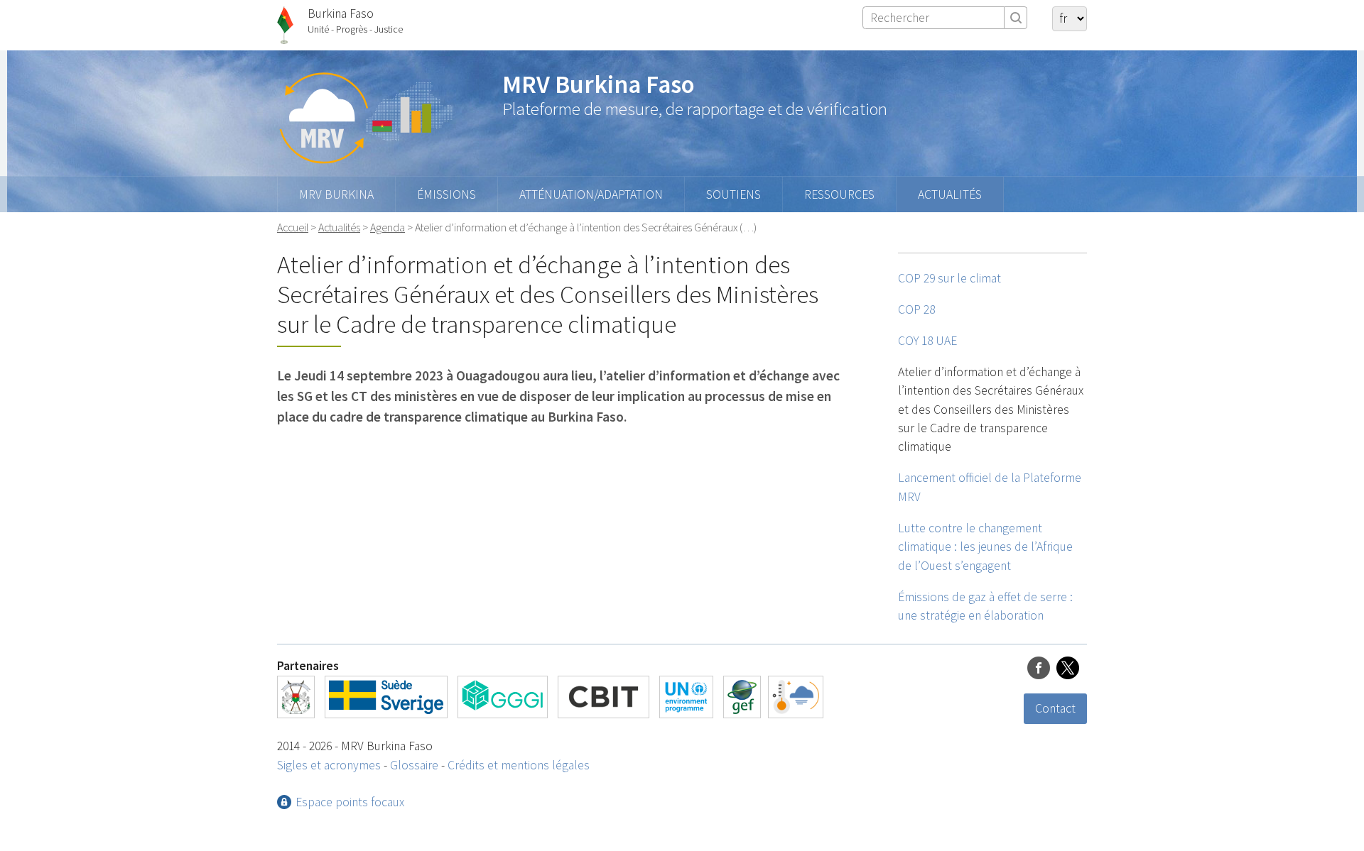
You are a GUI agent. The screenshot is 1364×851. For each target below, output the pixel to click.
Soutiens (733, 194)
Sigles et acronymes (329, 765)
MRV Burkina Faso (598, 84)
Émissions (446, 194)
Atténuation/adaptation (591, 194)
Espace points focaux (350, 802)
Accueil (292, 227)
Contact (1055, 708)
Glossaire (414, 765)
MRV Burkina (336, 194)
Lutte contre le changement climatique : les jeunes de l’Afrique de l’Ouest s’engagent (985, 546)
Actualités (950, 194)
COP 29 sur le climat (949, 278)
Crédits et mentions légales (519, 765)
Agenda (387, 227)
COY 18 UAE (927, 340)
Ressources (839, 194)
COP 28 (916, 309)
